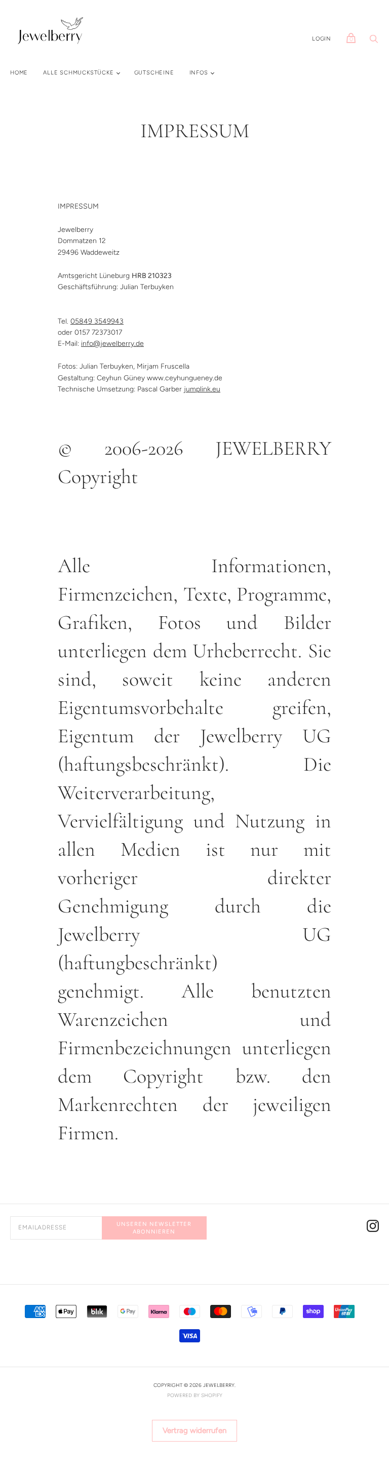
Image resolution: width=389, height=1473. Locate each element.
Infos (198, 72)
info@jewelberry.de (112, 343)
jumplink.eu (202, 389)
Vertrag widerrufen (194, 1430)
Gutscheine (154, 72)
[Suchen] (374, 41)
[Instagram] (373, 1228)
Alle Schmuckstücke (78, 72)
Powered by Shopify (194, 1395)
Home (19, 72)
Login (321, 38)
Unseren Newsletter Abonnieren (153, 1228)
